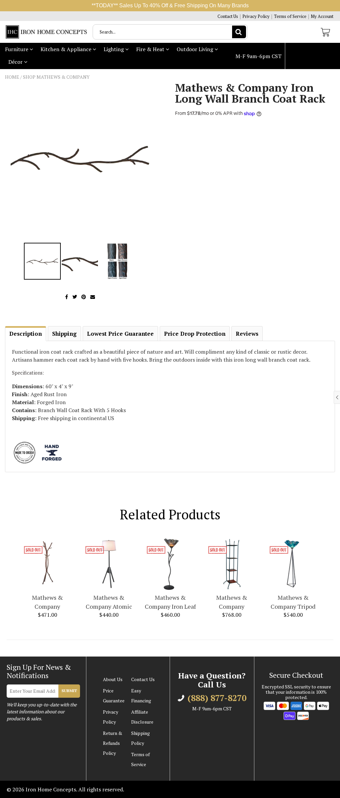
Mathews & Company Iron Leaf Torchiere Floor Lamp (170, 602)
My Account (322, 16)
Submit (69, 690)
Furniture (17, 49)
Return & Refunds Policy (112, 743)
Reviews (247, 333)
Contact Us (227, 16)
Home (12, 77)
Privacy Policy (256, 16)
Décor (16, 61)
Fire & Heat (151, 49)
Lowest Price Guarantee (120, 333)
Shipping (64, 333)
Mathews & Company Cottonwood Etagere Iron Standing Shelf (232, 602)
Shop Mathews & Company (56, 77)
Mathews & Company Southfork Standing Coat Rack (47, 602)
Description (25, 333)
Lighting (114, 49)
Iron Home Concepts (51, 789)
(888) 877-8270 (261, 82)
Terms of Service (290, 16)
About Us (113, 679)
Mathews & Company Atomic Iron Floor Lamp (109, 602)
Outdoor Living (195, 49)
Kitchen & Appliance (67, 49)
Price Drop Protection (194, 333)
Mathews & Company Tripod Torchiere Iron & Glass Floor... (293, 602)
